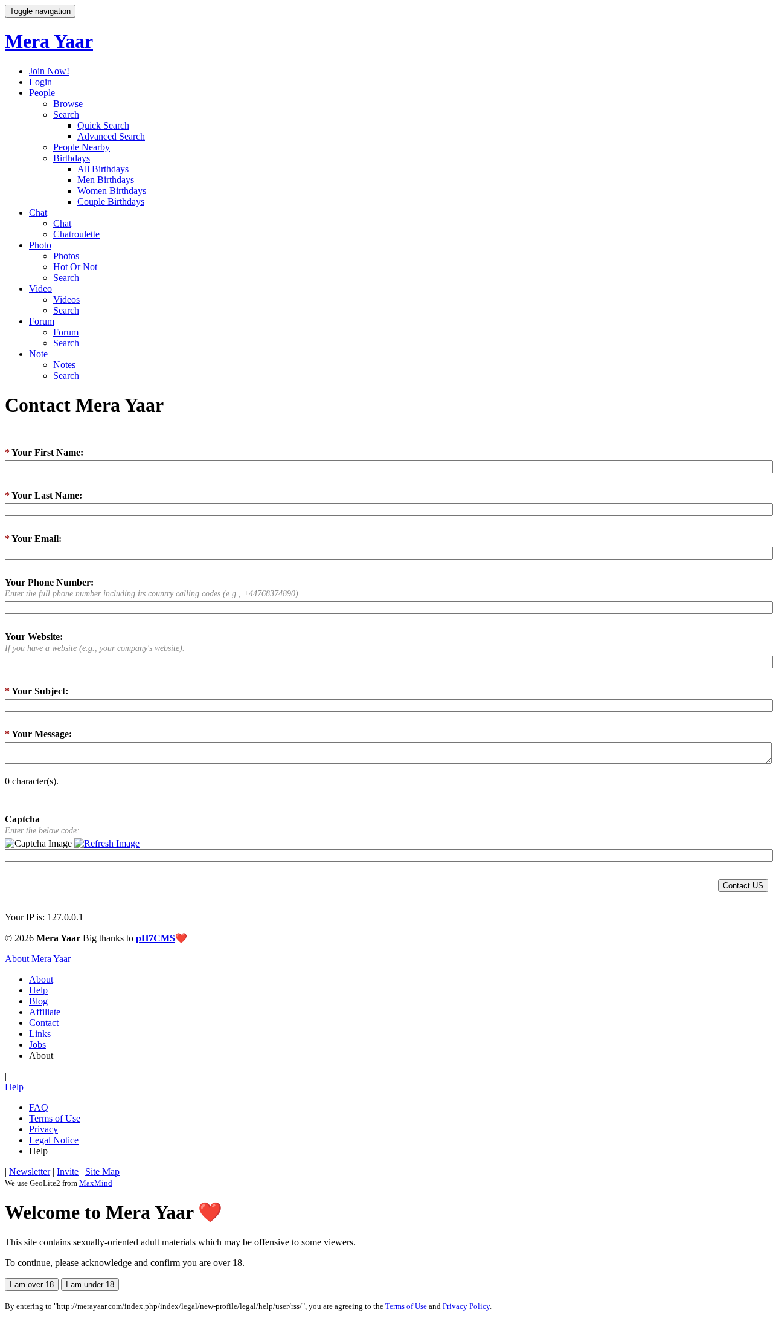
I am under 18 (90, 1284)
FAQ (38, 1107)
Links (40, 1034)
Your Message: (38, 734)
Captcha (22, 819)
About (41, 979)
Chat (62, 223)
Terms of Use (54, 1118)
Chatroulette (76, 234)
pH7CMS (155, 938)
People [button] (42, 93)
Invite (68, 1171)
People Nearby (81, 147)
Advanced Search (111, 136)
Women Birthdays (111, 191)
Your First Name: (44, 452)
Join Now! (49, 71)
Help (38, 990)
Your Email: (33, 539)
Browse (68, 104)
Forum (66, 332)
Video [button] (40, 288)
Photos (66, 256)
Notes (64, 365)
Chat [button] (38, 212)
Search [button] (66, 114)
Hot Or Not (75, 267)
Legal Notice (54, 1140)
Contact (44, 1023)
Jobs (37, 1044)
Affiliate (44, 1012)
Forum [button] (41, 321)
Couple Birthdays (110, 201)
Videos (66, 299)
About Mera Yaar (38, 959)
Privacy (43, 1129)
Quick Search (103, 125)
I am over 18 (32, 1284)
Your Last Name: (43, 495)
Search (66, 278)
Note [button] (38, 354)
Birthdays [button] (71, 158)
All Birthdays (103, 169)
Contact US (743, 885)
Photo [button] (40, 245)
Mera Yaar (49, 41)
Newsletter (29, 1171)
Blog (38, 1001)
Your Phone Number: (49, 582)
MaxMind (95, 1182)
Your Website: (34, 636)
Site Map (102, 1171)
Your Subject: (36, 691)
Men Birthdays (105, 180)
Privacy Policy (466, 1306)
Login (40, 82)
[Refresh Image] (107, 843)
